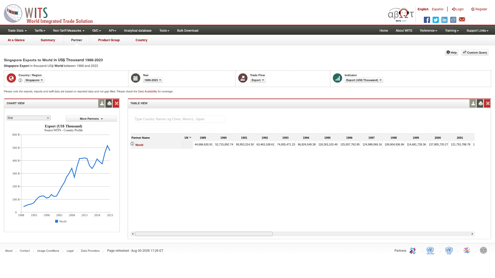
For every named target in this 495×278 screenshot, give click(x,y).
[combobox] (29, 118)
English (423, 9)
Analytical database (138, 30)
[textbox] (180, 119)
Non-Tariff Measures (67, 30)
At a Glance (16, 40)
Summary (48, 40)
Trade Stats (16, 30)
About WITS (404, 30)
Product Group (109, 40)
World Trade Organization (467, 250)
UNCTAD (431, 250)
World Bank (485, 250)
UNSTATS (449, 250)
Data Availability (148, 91)
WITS (51, 13)
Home (384, 30)
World (139, 144)
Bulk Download (188, 30)
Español (437, 9)
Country (141, 40)
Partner (76, 40)
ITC (413, 250)
